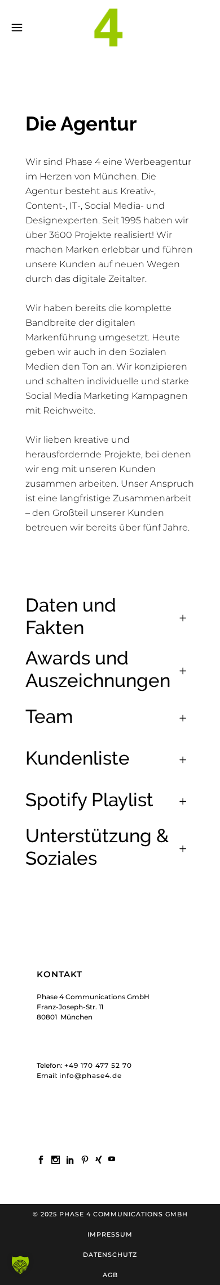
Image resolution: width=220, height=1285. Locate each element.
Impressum (110, 1234)
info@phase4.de (90, 1075)
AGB (110, 1275)
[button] (20, 1264)
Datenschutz (110, 1255)
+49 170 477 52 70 (98, 1065)
